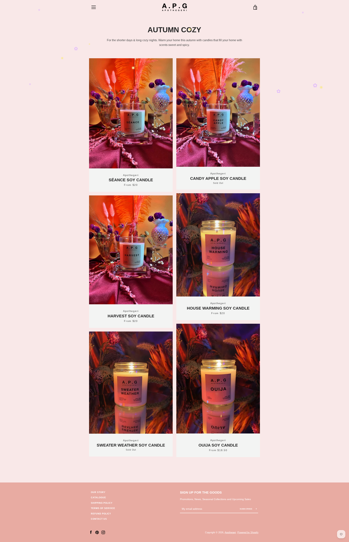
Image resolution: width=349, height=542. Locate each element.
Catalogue (98, 497)
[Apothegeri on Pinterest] (97, 532)
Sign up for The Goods (201, 492)
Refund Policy (101, 513)
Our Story (98, 492)
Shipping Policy (102, 503)
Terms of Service (103, 508)
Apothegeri (230, 532)
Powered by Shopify (247, 532)
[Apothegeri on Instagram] (103, 532)
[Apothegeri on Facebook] (91, 532)
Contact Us (99, 519)
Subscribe (246, 509)
